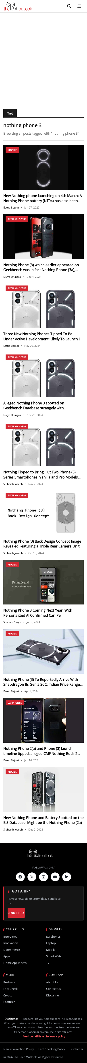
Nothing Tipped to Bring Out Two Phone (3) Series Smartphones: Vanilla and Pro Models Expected (40, 477)
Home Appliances (15, 963)
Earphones (15, 702)
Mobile (12, 150)
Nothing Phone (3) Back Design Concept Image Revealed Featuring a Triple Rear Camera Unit (42, 544)
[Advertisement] (43, 58)
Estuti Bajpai (11, 207)
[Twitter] (31, 876)
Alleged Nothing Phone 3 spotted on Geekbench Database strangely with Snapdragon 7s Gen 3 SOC (33, 408)
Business (9, 982)
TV (48, 963)
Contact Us (53, 989)
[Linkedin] (66, 876)
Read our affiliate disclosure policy (44, 1036)
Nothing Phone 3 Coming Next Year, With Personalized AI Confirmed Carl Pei (37, 613)
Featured (9, 1002)
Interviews (10, 937)
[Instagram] (43, 876)
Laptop (51, 943)
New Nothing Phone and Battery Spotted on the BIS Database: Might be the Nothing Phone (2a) (43, 820)
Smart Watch (54, 956)
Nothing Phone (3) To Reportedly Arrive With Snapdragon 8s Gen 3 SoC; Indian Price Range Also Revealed (41, 684)
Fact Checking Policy (51, 1049)
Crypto (7, 995)
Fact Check (10, 989)
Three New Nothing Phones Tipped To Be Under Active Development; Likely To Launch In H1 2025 (42, 338)
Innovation (10, 943)
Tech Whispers (17, 218)
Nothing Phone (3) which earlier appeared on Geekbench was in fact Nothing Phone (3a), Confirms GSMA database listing (41, 269)
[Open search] (69, 6)
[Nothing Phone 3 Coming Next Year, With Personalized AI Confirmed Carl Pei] (43, 582)
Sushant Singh (12, 622)
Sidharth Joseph (13, 484)
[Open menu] (79, 6)
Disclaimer (53, 995)
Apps (6, 956)
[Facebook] (20, 876)
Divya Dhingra (12, 277)
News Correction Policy (18, 1049)
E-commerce (11, 950)
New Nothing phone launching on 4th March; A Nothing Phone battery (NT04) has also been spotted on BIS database (42, 200)
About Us (52, 982)
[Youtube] (55, 876)
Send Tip (14, 913)
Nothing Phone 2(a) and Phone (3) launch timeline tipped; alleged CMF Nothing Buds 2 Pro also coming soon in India (40, 753)
